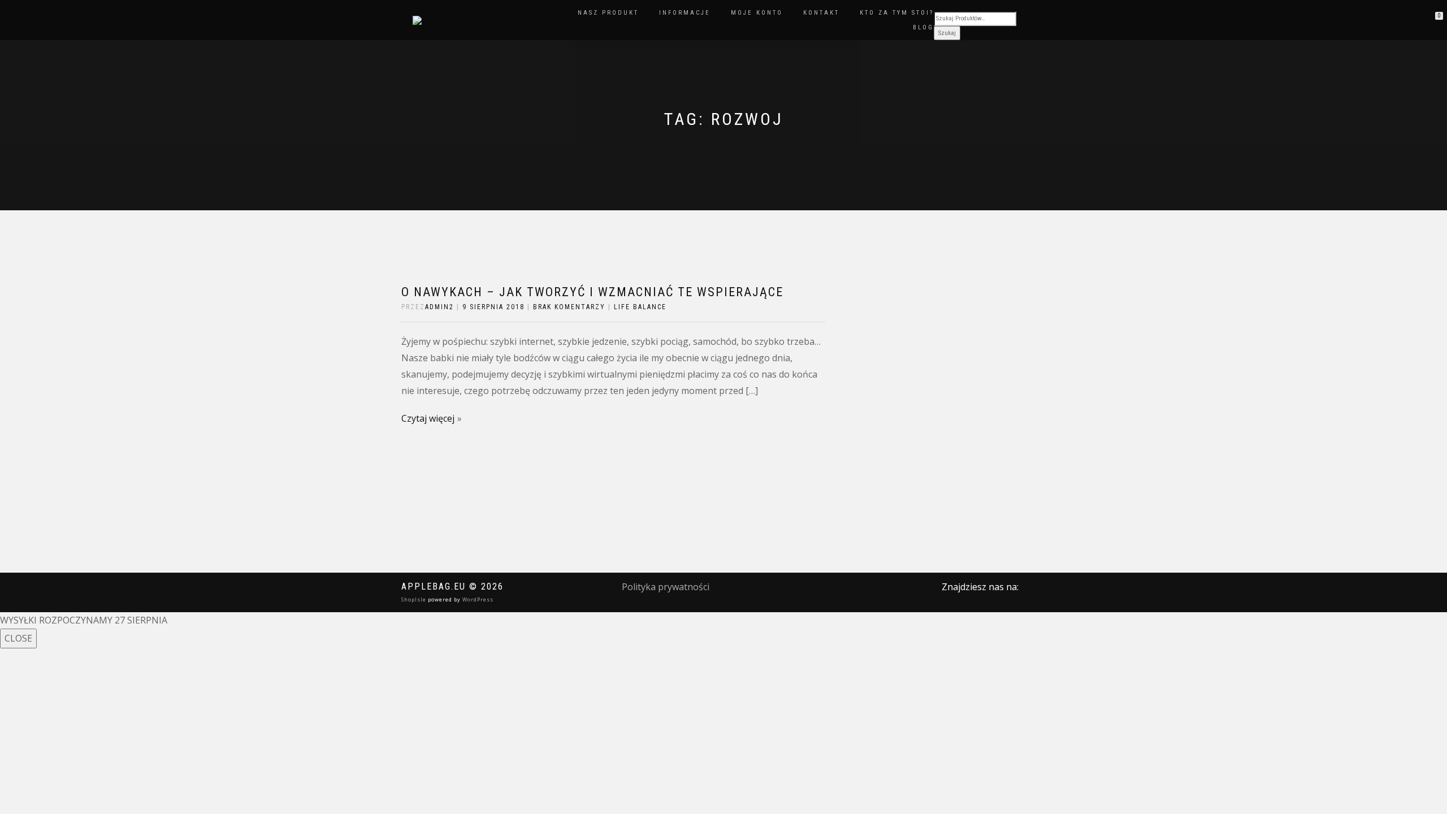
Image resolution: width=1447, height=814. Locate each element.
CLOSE (18, 638)
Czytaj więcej (427, 418)
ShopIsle (414, 599)
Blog (923, 27)
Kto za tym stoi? (897, 12)
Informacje (684, 12)
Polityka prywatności (665, 587)
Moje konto (757, 12)
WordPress (477, 599)
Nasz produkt (608, 12)
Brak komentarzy (569, 307)
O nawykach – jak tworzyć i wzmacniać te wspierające (592, 292)
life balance (640, 307)
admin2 (439, 307)
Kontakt (821, 12)
